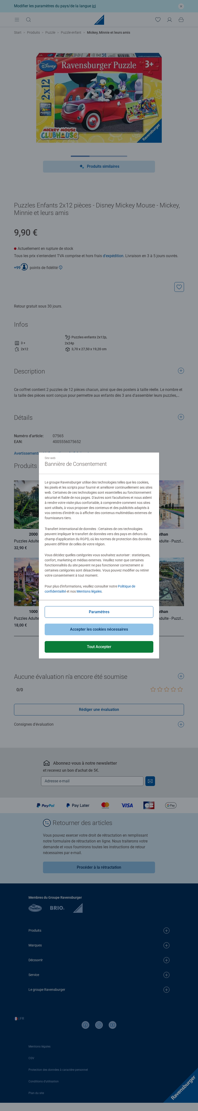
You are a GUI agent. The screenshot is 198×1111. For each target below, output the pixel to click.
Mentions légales (89, 591)
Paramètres (99, 612)
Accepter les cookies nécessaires (99, 629)
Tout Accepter (99, 646)
